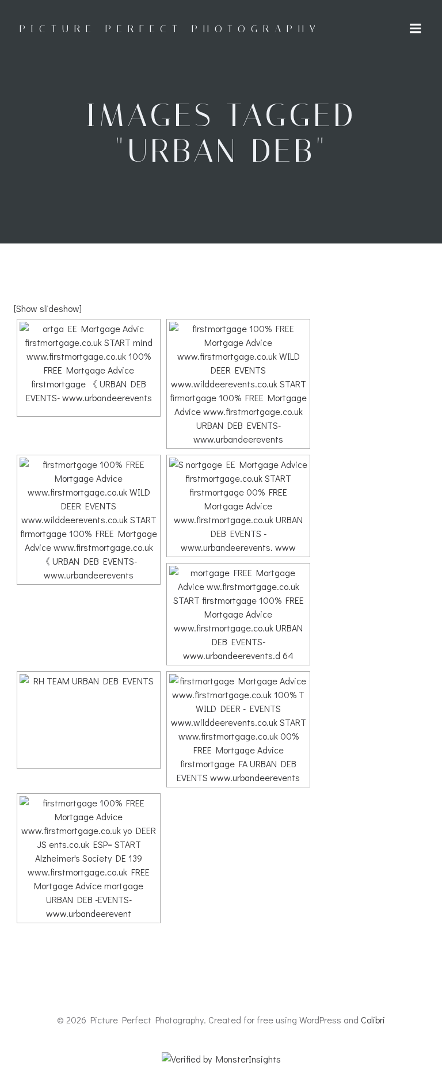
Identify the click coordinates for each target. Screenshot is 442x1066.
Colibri (373, 1020)
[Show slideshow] (48, 308)
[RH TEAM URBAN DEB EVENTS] (89, 720)
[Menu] (415, 29)
